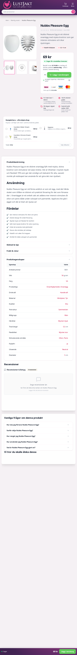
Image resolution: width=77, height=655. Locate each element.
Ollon (61, 338)
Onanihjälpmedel (53, 287)
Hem (7, 20)
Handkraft (64, 292)
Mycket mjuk (63, 321)
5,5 (64, 327)
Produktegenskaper (15, 259)
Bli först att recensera (56, 30)
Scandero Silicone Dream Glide (22, 136)
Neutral (65, 349)
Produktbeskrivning (15, 162)
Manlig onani (15, 20)
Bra (66, 304)
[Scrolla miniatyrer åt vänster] (4, 68)
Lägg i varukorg (67, 651)
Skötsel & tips (13, 245)
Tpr (66, 298)
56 (62, 275)
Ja (67, 344)
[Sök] (73, 12)
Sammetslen (63, 309)
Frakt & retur (13, 251)
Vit (67, 281)
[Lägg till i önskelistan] (69, 80)
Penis (66, 338)
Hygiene (50, 127)
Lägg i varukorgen (61, 75)
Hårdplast (61, 298)
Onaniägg (64, 287)
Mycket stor (63, 332)
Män (66, 315)
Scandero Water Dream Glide (21, 128)
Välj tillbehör (65, 145)
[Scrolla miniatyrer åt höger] (35, 68)
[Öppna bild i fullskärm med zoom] (33, 56)
